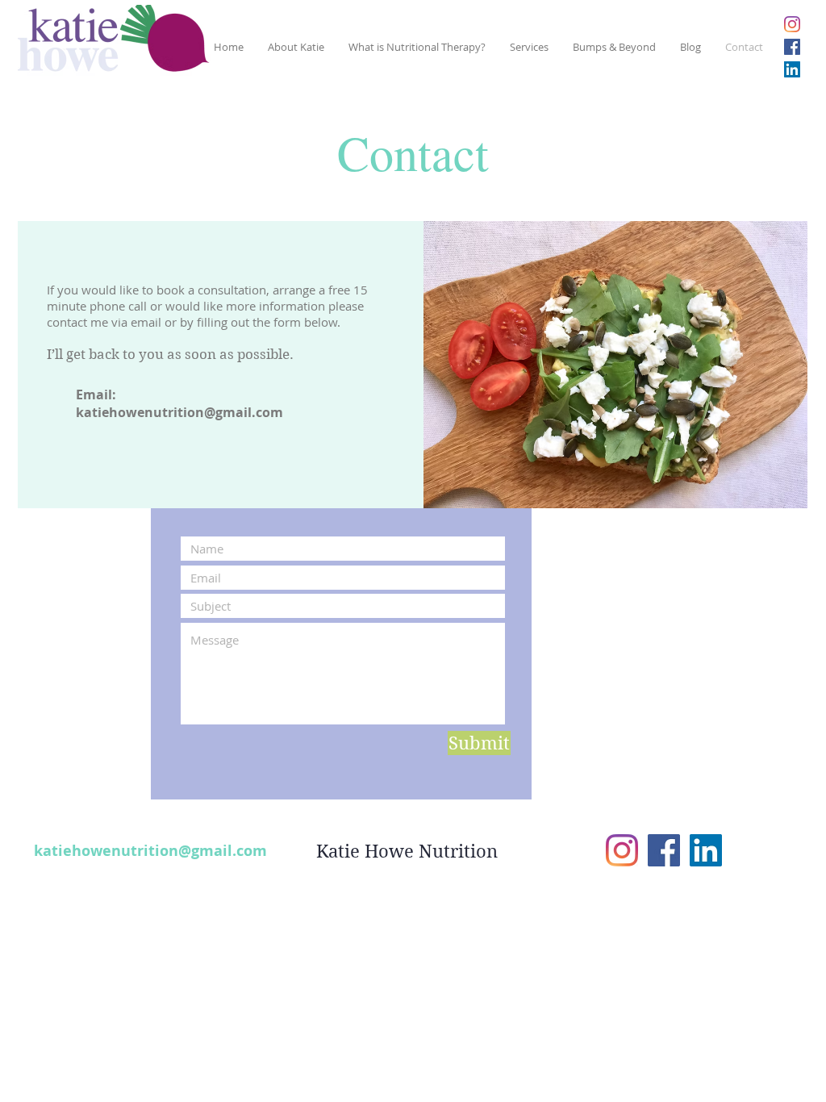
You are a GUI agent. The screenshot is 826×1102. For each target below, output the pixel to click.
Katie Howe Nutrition (407, 851)
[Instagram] (792, 24)
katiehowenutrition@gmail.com (179, 412)
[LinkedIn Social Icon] (792, 69)
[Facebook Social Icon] (792, 47)
